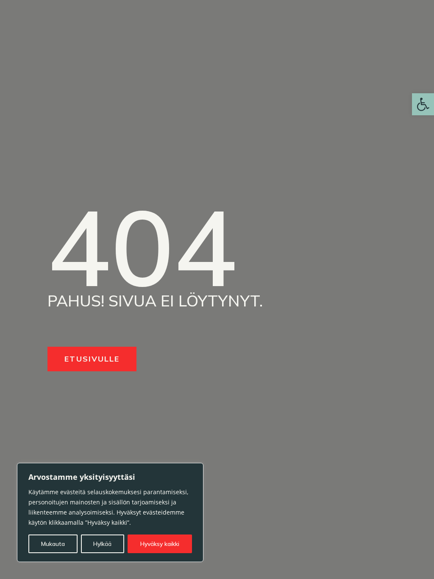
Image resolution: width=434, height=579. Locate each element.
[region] (110, 512)
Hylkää (102, 544)
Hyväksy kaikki (159, 544)
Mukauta (53, 544)
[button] (423, 104)
